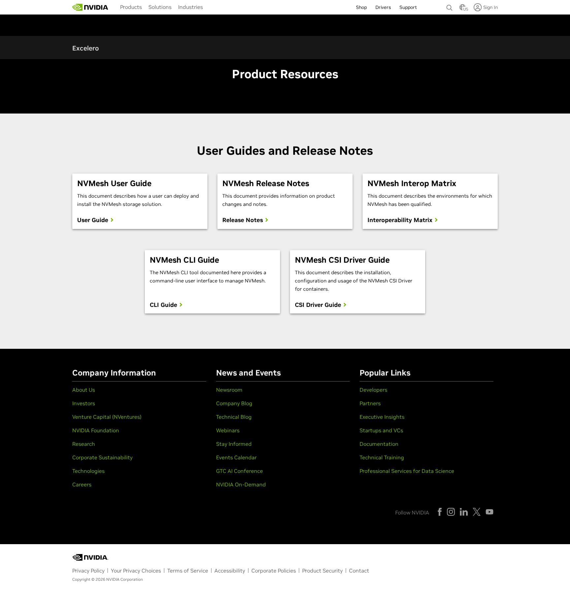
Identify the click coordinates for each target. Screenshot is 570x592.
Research (83, 444)
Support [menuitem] (408, 7)
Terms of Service (187, 570)
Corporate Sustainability (102, 457)
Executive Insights (382, 416)
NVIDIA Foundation (95, 430)
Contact (359, 570)
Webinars (227, 430)
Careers (81, 484)
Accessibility (229, 570)
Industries (190, 7)
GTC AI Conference (239, 471)
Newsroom (229, 389)
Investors (83, 403)
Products (131, 7)
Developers (373, 389)
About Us (83, 389)
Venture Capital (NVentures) (107, 416)
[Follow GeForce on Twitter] (477, 512)
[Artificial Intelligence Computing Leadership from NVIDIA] (90, 7)
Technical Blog (234, 416)
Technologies (88, 471)
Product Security (322, 570)
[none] (450, 4)
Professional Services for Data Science (407, 471)
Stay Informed (234, 444)
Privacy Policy (88, 570)
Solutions (160, 7)
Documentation (379, 444)
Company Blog (234, 403)
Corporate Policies (273, 570)
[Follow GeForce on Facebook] (440, 512)
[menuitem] (131, 6)
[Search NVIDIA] (450, 6)
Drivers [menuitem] (383, 7)
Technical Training (382, 457)
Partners (370, 403)
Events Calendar (236, 457)
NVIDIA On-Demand (241, 484)
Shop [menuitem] (361, 7)
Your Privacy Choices (136, 570)
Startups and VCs (381, 430)
